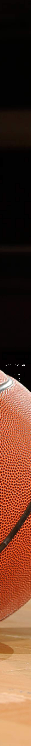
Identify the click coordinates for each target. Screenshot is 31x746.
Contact (14, 379)
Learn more (15, 374)
